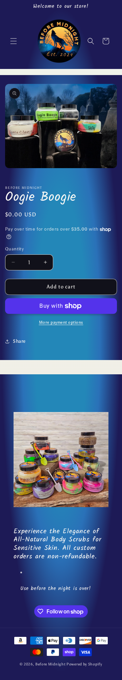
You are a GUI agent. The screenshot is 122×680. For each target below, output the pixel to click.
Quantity (14, 248)
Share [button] (19, 341)
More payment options (61, 322)
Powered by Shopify (84, 664)
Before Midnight (50, 664)
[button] (13, 41)
